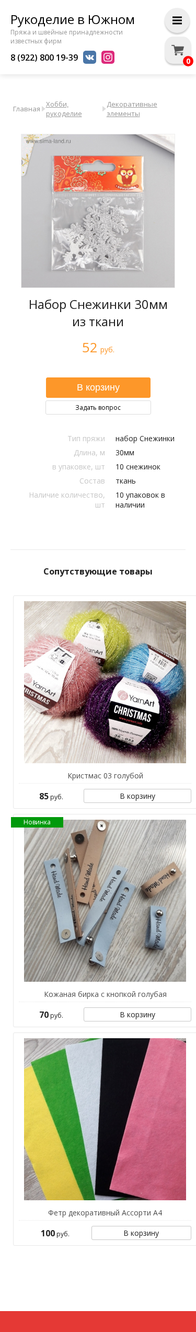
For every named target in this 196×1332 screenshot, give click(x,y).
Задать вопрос (98, 407)
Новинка (37, 822)
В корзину (137, 796)
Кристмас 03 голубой (105, 775)
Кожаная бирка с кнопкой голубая (105, 994)
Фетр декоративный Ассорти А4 (105, 1213)
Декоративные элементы (132, 108)
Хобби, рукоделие (64, 108)
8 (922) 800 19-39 (44, 57)
